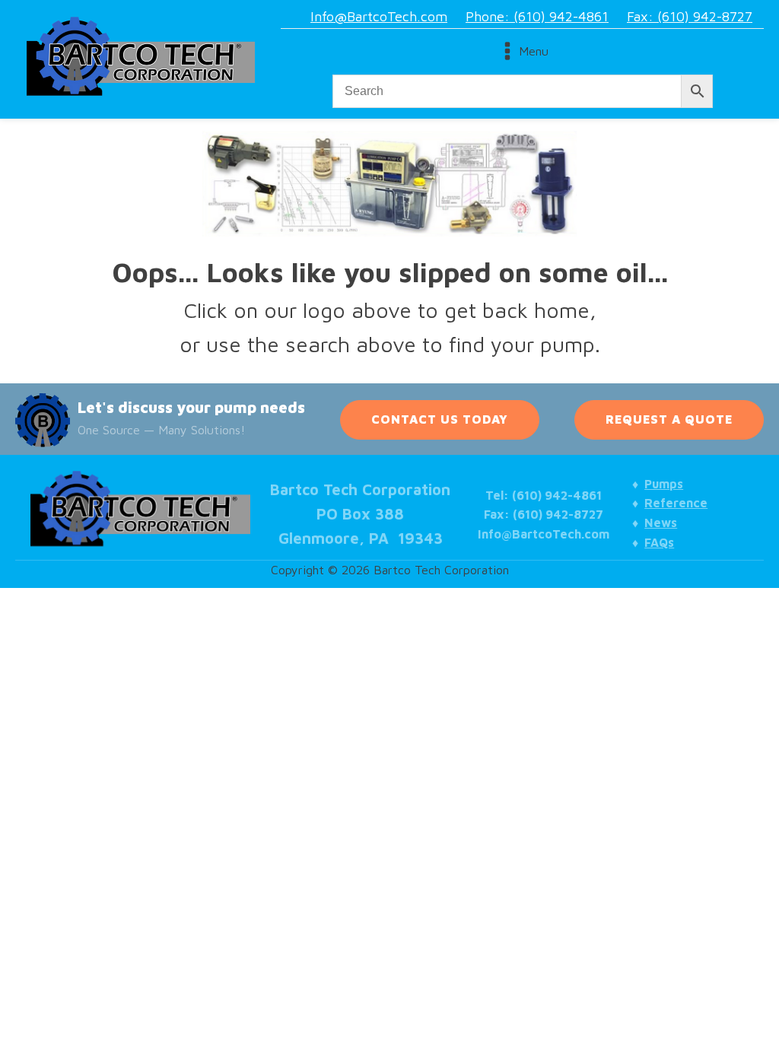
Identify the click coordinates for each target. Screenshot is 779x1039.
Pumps (663, 484)
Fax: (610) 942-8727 (689, 16)
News (660, 522)
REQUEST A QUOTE (669, 419)
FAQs (659, 542)
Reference (675, 503)
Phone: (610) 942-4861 (537, 16)
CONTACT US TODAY (439, 419)
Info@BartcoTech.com (378, 16)
